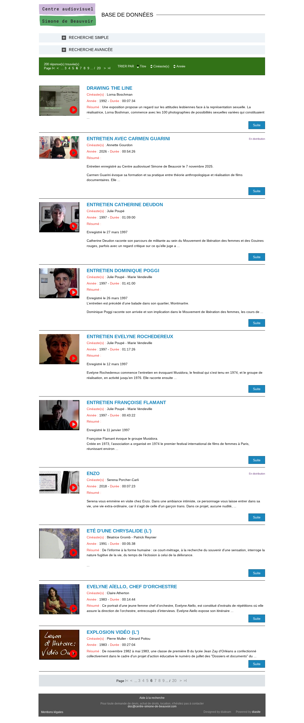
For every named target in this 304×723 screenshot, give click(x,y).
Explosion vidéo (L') (113, 632)
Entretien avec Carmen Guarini (128, 138)
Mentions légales (52, 712)
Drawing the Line (109, 88)
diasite (256, 711)
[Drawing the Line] (59, 100)
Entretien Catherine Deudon (125, 204)
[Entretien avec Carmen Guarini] (59, 147)
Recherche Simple (89, 38)
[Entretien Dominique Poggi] (59, 283)
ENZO (93, 473)
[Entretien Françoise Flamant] (59, 415)
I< (53, 68)
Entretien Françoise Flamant (126, 402)
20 (99, 68)
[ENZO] (59, 482)
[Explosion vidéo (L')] (59, 645)
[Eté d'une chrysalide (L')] (59, 543)
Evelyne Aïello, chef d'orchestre (132, 586)
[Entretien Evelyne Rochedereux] (59, 349)
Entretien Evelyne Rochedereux (130, 336)
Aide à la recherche (152, 697)
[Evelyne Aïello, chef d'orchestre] (59, 599)
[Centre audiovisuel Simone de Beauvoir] (67, 25)
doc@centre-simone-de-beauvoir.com (152, 706)
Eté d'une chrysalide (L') (119, 530)
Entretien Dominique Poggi (123, 270)
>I (109, 68)
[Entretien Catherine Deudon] (59, 217)
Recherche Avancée (91, 50)
